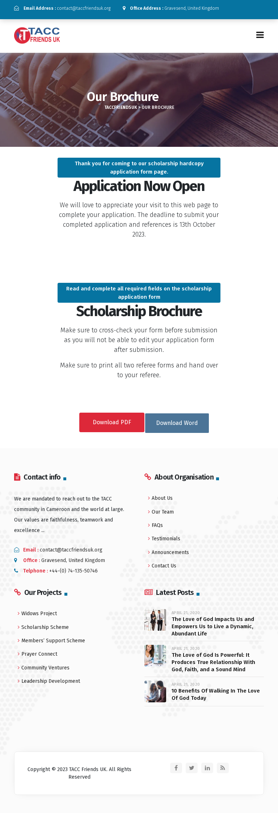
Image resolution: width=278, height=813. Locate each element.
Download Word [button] (177, 423)
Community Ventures (45, 668)
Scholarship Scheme (45, 627)
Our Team (163, 512)
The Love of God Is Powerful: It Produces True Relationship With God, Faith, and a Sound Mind (213, 662)
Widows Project (39, 613)
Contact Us (164, 566)
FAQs (157, 525)
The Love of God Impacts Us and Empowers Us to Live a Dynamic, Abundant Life (213, 626)
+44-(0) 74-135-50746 (73, 571)
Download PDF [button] (112, 422)
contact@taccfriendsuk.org (67, 8)
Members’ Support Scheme (53, 641)
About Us (162, 498)
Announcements (170, 552)
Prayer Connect (39, 654)
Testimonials (166, 539)
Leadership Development (50, 681)
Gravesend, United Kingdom (174, 8)
